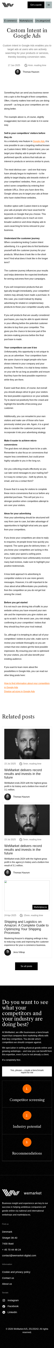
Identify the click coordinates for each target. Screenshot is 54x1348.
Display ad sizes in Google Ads (19, 691)
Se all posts (26, 966)
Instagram (13, 1300)
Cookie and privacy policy (16, 1272)
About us (7, 1283)
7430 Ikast (8, 1243)
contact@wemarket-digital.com (19, 1255)
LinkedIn (12, 1312)
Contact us (8, 1278)
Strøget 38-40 (9, 1237)
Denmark (7, 1231)
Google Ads (38, 141)
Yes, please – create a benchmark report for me (27, 1071)
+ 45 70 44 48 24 (11, 1249)
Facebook (13, 1306)
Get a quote (36, 5)
